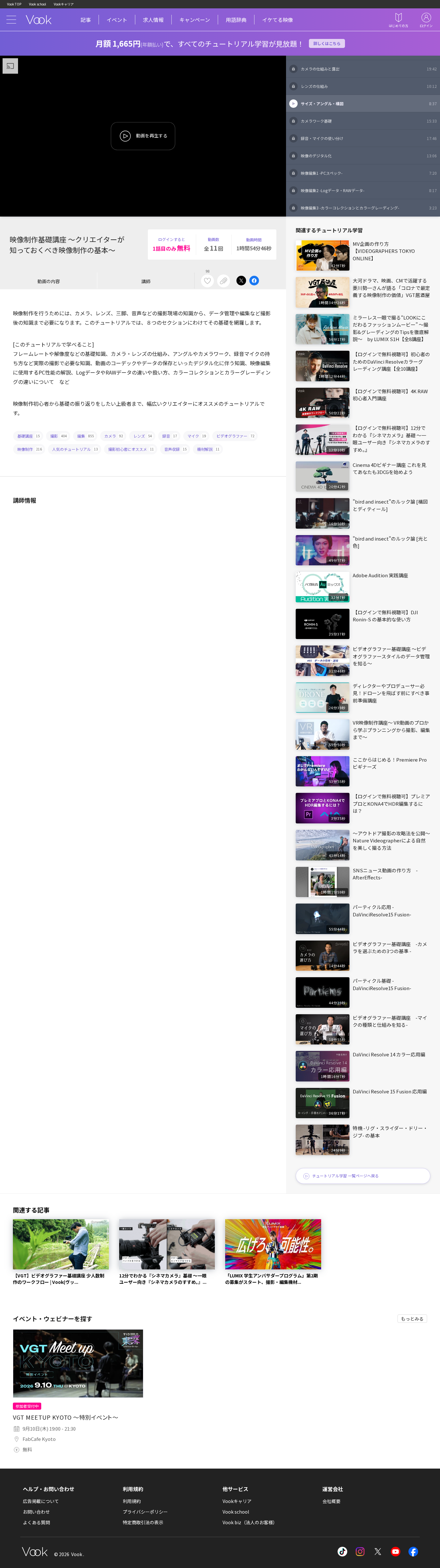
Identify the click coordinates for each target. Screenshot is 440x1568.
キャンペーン (194, 19)
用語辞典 (236, 19)
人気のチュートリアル (75, 449)
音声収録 (175, 449)
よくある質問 (36, 1522)
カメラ (113, 436)
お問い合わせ (36, 1511)
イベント (117, 19)
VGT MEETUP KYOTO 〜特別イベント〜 (66, 1417)
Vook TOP (14, 4)
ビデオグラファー (235, 436)
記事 (86, 19)
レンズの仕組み (369, 86)
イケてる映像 (277, 19)
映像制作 (29, 449)
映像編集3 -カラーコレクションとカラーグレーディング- (369, 207)
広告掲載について (41, 1501)
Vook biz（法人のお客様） (250, 1522)
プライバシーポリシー (145, 1511)
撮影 (58, 436)
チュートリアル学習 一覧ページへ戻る (345, 1175)
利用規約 (132, 1501)
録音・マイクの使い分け (369, 138)
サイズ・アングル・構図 (369, 103)
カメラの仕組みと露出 (369, 68)
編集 (85, 436)
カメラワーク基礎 (369, 121)
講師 (145, 281)
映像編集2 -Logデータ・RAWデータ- (369, 190)
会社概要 (331, 1501)
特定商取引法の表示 (143, 1522)
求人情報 (153, 19)
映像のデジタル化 (369, 155)
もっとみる (412, 1318)
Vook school (37, 4)
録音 (169, 436)
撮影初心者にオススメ (131, 449)
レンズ (142, 436)
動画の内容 (48, 281)
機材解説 (208, 449)
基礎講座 (28, 436)
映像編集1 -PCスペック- (369, 173)
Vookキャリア (64, 4)
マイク (196, 436)
